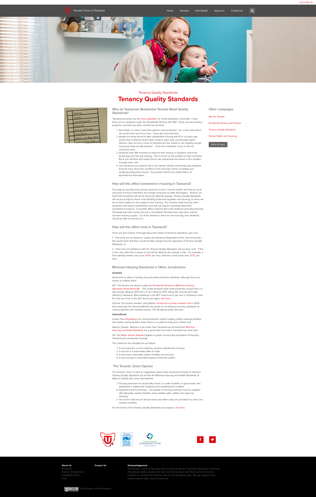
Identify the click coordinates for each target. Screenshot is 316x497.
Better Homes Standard (133, 335)
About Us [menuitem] (219, 10)
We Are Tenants (217, 116)
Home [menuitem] (170, 10)
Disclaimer (67, 468)
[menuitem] (306, 2)
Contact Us (100, 465)
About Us (67, 465)
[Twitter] (212, 439)
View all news (218, 144)
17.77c (193, 255)
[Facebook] (200, 439)
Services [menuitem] (184, 10)
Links (64, 478)
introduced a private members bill (174, 303)
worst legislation (149, 118)
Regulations (132, 319)
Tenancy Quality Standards (158, 93)
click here (166, 298)
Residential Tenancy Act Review (225, 123)
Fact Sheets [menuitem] (201, 10)
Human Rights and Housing (223, 136)
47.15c (148, 255)
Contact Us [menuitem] (237, 10)
